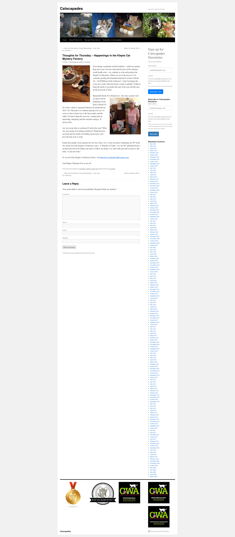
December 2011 (154, 435)
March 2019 (153, 283)
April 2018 (153, 307)
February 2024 (154, 153)
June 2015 (153, 382)
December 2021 (154, 210)
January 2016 (154, 366)
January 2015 (154, 393)
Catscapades (71, 8)
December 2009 (154, 461)
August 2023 (154, 166)
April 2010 (153, 454)
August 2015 (154, 377)
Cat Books (82, 169)
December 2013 (154, 419)
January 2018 (154, 313)
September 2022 (154, 190)
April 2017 (153, 333)
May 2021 (153, 225)
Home (65, 40)
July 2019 (153, 274)
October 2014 (154, 399)
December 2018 (154, 289)
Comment (66, 194)
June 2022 (153, 197)
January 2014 (154, 417)
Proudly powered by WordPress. (160, 531)
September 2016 (154, 349)
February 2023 (154, 179)
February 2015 (154, 390)
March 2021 (153, 230)
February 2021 (154, 232)
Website (65, 238)
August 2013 (154, 428)
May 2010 (153, 452)
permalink (112, 169)
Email (64, 230)
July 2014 (153, 404)
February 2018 (154, 311)
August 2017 (154, 324)
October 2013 (154, 424)
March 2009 (153, 476)
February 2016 (154, 364)
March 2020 (153, 256)
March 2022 (153, 203)
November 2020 (154, 238)
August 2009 (154, 465)
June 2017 (153, 329)
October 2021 (154, 214)
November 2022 (154, 186)
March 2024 (153, 150)
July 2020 (153, 247)
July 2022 (153, 194)
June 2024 (153, 144)
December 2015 (154, 368)
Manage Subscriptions (92, 40)
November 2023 (154, 159)
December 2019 (154, 263)
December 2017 (154, 316)
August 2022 (154, 192)
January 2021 (154, 234)
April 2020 (153, 254)
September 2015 (154, 375)
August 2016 (154, 351)
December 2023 (154, 157)
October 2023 (154, 161)
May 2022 (153, 199)
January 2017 (154, 340)
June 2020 (153, 250)
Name (64, 222)
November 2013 (154, 421)
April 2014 (153, 410)
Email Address (152, 66)
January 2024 (154, 155)
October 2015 (154, 373)
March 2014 (153, 413)
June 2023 (153, 170)
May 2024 (153, 146)
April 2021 (153, 227)
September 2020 (154, 243)
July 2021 (153, 221)
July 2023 (153, 168)
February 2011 (154, 441)
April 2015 (153, 386)
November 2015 (154, 371)
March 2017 (153, 335)
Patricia (87, 62)
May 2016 (153, 357)
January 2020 (154, 261)
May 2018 (153, 305)
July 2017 (153, 327)
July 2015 (153, 379)
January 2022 (154, 208)
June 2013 (153, 432)
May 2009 (153, 472)
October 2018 (154, 294)
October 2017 (154, 320)
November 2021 (154, 212)
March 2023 (153, 177)
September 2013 (154, 426)
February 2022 (154, 205)
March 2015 (153, 388)
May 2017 (153, 331)
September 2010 (154, 448)
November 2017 (154, 318)
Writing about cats (92, 169)
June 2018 (153, 302)
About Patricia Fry (75, 40)
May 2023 (153, 172)
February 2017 (154, 338)
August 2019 (154, 272)
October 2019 (154, 267)
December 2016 (154, 342)
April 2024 (153, 148)
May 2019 (153, 278)
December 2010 (154, 443)
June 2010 (153, 450)
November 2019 (154, 265)
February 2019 (154, 285)
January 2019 (154, 287)
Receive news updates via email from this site (79, 253)
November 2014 (154, 397)
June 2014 (153, 406)
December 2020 (154, 236)
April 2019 (153, 280)
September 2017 (154, 322)
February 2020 (154, 258)
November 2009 (154, 463)
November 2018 (154, 291)
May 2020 (153, 252)
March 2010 (153, 457)
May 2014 (153, 408)
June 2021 (153, 223)
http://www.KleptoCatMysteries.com (114, 157)
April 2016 (153, 360)
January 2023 (154, 181)
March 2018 (153, 309)
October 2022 (154, 188)
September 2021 (154, 216)
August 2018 (154, 298)
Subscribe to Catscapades (112, 40)
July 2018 (153, 300)
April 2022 (153, 201)
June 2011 (153, 439)
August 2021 (154, 219)
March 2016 (153, 362)
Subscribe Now (156, 91)
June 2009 (153, 470)
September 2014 (154, 402)
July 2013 (153, 430)
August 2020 (154, 245)
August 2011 (154, 437)
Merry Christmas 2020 (132, 48)
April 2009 (153, 474)
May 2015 (153, 384)
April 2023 (153, 175)
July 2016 (153, 353)
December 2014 (154, 395)
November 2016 (154, 344)
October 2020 (154, 241)
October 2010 (154, 446)
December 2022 (154, 183)
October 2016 (154, 346)
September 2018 (154, 296)
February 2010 (154, 459)
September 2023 (154, 164)
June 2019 (153, 276)
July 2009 (153, 468)
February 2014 (154, 415)
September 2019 (154, 269)
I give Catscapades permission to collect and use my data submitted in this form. (160, 81)
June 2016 (153, 355)
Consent (150, 75)
